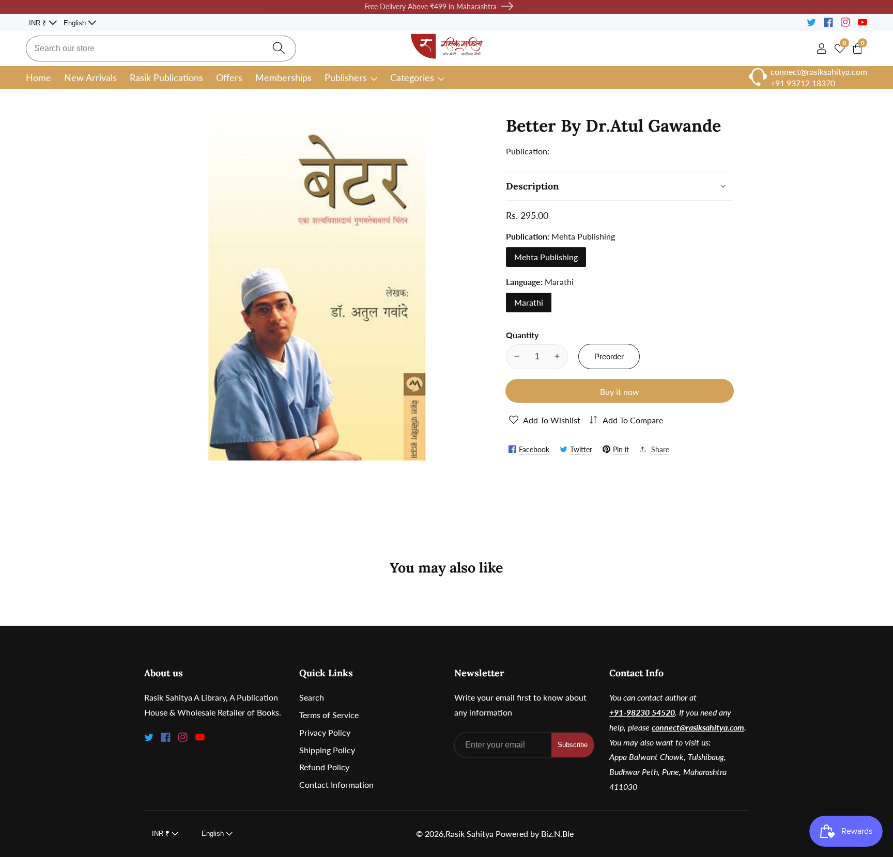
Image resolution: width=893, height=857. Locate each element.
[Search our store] (278, 48)
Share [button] (660, 449)
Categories (412, 77)
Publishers (346, 77)
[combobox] (161, 48)
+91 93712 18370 (803, 83)
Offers (229, 77)
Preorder (609, 356)
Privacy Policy (324, 732)
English (76, 23)
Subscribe (573, 745)
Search (311, 697)
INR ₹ (39, 23)
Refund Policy (324, 767)
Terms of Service (329, 715)
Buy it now (619, 391)
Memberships (283, 77)
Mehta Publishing (546, 256)
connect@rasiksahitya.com (698, 727)
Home (38, 77)
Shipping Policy (327, 750)
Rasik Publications (166, 77)
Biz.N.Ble (557, 834)
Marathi (528, 302)
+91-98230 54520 (642, 712)
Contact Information (336, 784)
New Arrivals (90, 77)
